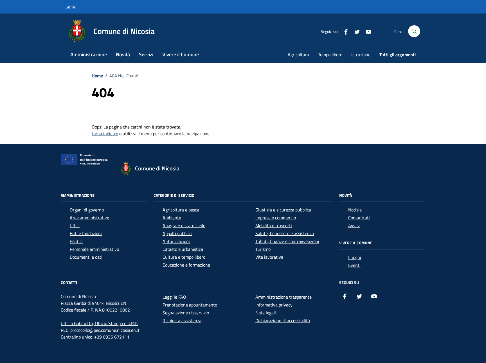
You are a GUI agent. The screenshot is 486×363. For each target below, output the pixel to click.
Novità (123, 54)
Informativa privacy (273, 304)
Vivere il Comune (180, 54)
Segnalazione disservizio (186, 312)
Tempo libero (330, 54)
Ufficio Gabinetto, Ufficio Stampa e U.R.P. (99, 323)
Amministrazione (88, 54)
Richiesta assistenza (182, 320)
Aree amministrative (89, 217)
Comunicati (359, 217)
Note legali (265, 312)
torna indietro (105, 133)
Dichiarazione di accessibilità (282, 320)
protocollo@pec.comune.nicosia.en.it (105, 330)
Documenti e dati (86, 257)
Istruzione (360, 54)
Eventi (354, 265)
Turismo (263, 249)
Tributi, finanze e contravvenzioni (287, 241)
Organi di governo (87, 209)
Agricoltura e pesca (181, 209)
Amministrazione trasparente (283, 297)
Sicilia (70, 7)
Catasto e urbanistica (183, 249)
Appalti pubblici (177, 233)
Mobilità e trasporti (273, 225)
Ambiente (172, 217)
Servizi (146, 54)
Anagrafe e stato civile (184, 225)
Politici (76, 241)
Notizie (355, 209)
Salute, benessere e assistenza (284, 233)
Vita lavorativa (269, 257)
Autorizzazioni (176, 241)
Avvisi (354, 225)
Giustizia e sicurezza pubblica (283, 209)
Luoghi (354, 257)
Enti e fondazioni (86, 233)
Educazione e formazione (186, 264)
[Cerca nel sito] (414, 31)
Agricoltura (298, 54)
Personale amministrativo (94, 249)
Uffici (75, 225)
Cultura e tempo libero (184, 257)
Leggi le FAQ (174, 297)
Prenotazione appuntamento (190, 304)
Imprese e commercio (275, 217)
